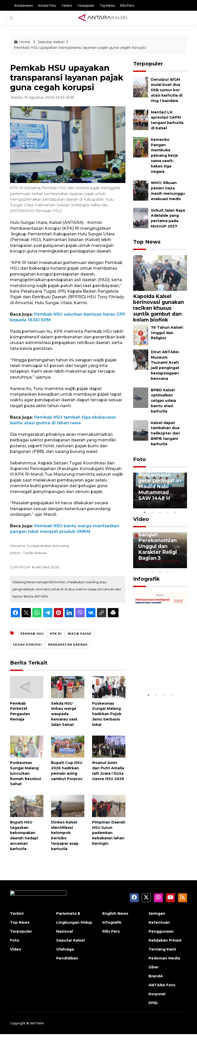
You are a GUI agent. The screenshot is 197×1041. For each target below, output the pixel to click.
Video (141, 519)
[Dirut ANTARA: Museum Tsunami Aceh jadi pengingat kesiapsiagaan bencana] (140, 359)
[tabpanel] (160, 490)
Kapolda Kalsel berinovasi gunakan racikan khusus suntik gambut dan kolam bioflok (158, 308)
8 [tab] (152, 572)
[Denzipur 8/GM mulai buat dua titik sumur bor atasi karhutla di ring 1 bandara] (140, 86)
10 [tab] (167, 572)
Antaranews (23, 5)
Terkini (66, 5)
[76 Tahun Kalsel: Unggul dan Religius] (140, 334)
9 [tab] (160, 572)
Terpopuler (85, 5)
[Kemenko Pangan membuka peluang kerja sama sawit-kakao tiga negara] (140, 146)
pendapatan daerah (67, 644)
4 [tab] (167, 512)
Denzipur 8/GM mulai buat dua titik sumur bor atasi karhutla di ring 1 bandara (166, 90)
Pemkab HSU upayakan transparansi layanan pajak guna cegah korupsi (80, 47)
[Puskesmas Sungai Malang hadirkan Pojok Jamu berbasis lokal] (108, 686)
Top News (107, 5)
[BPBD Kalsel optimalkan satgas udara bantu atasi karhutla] (140, 397)
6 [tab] (175, 565)
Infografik (146, 579)
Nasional (64, 931)
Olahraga (65, 949)
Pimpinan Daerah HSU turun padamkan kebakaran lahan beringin (108, 833)
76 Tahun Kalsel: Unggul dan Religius (167, 332)
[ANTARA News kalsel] (103, 18)
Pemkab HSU (32, 633)
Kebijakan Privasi (165, 940)
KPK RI (56, 633)
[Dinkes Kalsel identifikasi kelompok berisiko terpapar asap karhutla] (67, 805)
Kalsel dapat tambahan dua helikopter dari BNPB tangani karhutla (165, 433)
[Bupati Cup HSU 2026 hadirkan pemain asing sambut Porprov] (67, 746)
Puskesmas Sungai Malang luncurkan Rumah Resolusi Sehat (25, 773)
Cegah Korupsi (27, 644)
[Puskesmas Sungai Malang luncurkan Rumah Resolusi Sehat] (26, 746)
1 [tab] (144, 512)
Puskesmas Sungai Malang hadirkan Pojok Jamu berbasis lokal (106, 714)
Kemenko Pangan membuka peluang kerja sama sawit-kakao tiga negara (164, 155)
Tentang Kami (162, 949)
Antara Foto (47, 5)
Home (24, 42)
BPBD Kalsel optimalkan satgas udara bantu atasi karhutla (163, 401)
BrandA (156, 976)
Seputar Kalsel (51, 42)
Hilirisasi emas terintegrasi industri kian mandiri (157, 671)
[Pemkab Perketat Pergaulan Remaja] (26, 686)
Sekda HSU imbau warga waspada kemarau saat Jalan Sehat (64, 714)
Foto (139, 459)
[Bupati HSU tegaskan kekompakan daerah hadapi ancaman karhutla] (26, 805)
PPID (153, 1003)
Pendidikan (67, 958)
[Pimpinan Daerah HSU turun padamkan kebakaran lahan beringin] (108, 805)
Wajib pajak (79, 633)
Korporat (157, 994)
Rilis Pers (127, 5)
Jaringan (157, 913)
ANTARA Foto (162, 985)
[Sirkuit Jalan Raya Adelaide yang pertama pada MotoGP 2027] (140, 217)
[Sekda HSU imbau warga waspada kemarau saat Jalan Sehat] (67, 686)
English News (115, 913)
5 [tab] (175, 512)
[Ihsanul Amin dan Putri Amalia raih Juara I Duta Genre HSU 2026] (108, 746)
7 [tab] (183, 565)
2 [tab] (152, 512)
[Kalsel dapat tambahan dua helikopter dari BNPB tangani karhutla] (140, 430)
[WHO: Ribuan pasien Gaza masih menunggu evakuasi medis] (140, 190)
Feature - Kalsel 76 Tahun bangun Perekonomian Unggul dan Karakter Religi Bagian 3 (158, 540)
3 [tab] (160, 512)
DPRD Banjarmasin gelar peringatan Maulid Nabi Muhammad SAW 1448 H (159, 483)
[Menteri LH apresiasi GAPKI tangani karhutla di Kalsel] (140, 119)
